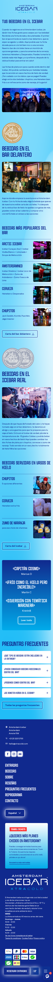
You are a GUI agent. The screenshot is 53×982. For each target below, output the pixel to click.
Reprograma (13, 794)
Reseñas (10, 783)
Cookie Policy (27, 938)
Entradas (11, 765)
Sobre (9, 777)
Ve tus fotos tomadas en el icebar (18, 935)
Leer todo (26, 620)
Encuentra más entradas (19, 862)
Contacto (11, 800)
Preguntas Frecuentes (20, 789)
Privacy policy (39, 938)
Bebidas (10, 771)
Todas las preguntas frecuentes (22, 705)
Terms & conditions (13, 938)
